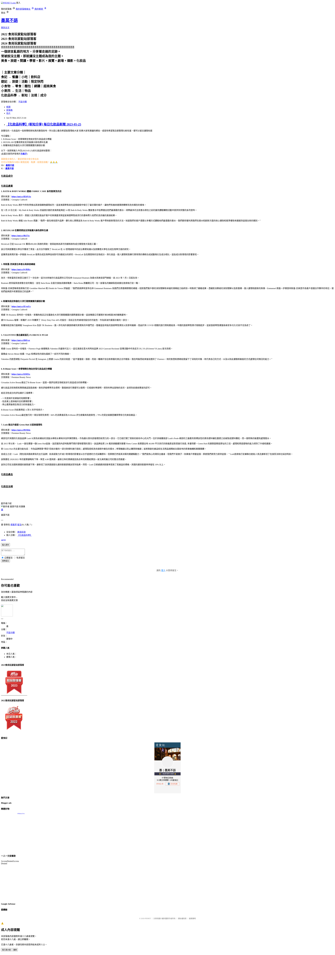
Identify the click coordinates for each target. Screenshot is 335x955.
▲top (3, 540)
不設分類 (22, 102)
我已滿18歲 (6, 950)
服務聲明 (192, 918)
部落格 (9, 110)
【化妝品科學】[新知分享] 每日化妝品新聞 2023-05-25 (43, 124)
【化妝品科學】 (24, 535)
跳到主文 (5, 27)
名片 (8, 113)
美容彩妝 (21, 532)
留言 (19, 525)
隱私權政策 (182, 918)
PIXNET (148, 918)
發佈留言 (5, 561)
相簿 (8, 107)
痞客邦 (13, 525)
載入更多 (5, 545)
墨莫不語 (9, 20)
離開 (15, 950)
